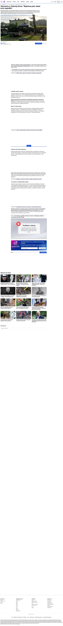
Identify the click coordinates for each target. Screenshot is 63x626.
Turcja (17, 602)
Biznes (32, 1)
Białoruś (17, 609)
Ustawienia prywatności (47, 617)
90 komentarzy (39, 43)
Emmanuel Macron (49, 603)
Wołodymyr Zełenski (50, 606)
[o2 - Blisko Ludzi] (5, 2)
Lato (32, 606)
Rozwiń (28, 145)
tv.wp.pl (1, 602)
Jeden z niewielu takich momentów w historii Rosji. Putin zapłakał (29, 129)
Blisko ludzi (9, 1)
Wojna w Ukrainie (34, 605)
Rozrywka (23, 1)
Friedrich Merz (49, 607)
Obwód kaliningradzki (34, 602)
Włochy (17, 604)
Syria (16, 605)
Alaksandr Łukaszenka (50, 604)
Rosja (17, 603)
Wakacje (33, 607)
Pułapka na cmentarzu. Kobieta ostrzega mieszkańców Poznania (29, 178)
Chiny (32, 603)
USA (16, 607)
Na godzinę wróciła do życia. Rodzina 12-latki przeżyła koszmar (28, 206)
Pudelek (1, 603)
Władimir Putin (49, 602)
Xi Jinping (48, 605)
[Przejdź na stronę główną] (2, 2)
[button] (54, 1)
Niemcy (17, 608)
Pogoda (27, 1)
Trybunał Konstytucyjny (35, 604)
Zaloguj (58, 1)
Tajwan (17, 606)
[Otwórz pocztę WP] (52, 1)
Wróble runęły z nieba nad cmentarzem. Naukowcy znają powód (28, 72)
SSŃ (3, 43)
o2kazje (14, 1)
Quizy (18, 1)
